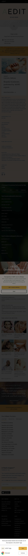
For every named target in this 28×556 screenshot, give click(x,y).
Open (23, 548)
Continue (23, 553)
